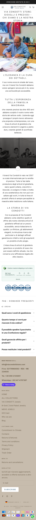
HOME (4, 394)
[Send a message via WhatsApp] (32, 516)
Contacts (5, 434)
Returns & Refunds (9, 438)
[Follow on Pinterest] (12, 496)
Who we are (7, 417)
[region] (18, 153)
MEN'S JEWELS (8, 409)
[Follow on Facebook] (2, 496)
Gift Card (5, 413)
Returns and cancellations (12, 462)
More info (18, 279)
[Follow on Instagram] (7, 496)
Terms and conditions (10, 441)
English (26, 502)
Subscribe (10, 490)
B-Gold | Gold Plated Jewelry (14, 406)
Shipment (6, 449)
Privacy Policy (7, 445)
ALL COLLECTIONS (10, 398)
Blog (3, 421)
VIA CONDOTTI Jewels (11, 402)
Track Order (6, 453)
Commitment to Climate (11, 430)
